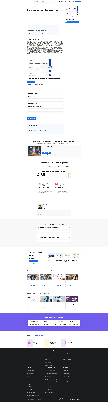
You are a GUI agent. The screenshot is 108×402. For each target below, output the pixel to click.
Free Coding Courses (66, 370)
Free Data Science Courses (67, 375)
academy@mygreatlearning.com (76, 399)
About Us (46, 351)
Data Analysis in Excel (66, 356)
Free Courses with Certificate (31, 356)
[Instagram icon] (64, 399)
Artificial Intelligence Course (31, 389)
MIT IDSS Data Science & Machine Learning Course (52, 379)
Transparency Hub (47, 359)
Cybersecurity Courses (30, 375)
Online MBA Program (30, 386)
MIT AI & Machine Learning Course (50, 370)
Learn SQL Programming (66, 354)
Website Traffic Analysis (58, 304)
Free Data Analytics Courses (67, 379)
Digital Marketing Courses (30, 378)
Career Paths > (39, 335)
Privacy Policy (47, 357)
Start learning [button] (31, 82)
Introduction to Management (46, 304)
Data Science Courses (30, 372)
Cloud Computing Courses (31, 376)
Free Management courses (48, 271)
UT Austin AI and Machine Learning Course (51, 375)
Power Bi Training (65, 353)
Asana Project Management (33, 304)
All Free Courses (29, 354)
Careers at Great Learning (48, 365)
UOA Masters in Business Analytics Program (51, 376)
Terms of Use (47, 356)
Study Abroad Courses (30, 373)
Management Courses (30, 370)
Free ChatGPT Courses (66, 373)
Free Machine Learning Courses (67, 382)
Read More (39, 214)
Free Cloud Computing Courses (67, 381)
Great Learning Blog (48, 360)
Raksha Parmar (60, 183)
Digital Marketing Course (66, 357)
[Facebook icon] (57, 399)
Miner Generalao (44, 183)
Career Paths (29, 351)
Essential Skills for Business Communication (53, 147)
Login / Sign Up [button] (78, 1)
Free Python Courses (66, 372)
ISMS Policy (46, 354)
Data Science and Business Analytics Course (33, 395)
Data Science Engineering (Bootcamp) (32, 392)
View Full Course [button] (31, 118)
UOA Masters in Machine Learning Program (51, 373)
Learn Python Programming (67, 359)
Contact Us (46, 353)
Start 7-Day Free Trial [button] (46, 152)
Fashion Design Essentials (48, 389)
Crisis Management (31, 282)
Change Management (57, 282)
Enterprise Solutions (48, 363)
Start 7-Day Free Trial (33, 261)
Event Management (70, 282)
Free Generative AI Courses (67, 378)
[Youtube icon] (60, 399)
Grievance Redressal (48, 362)
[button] (72, 10)
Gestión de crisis (44, 282)
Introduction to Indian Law (48, 386)
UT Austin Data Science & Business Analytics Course (52, 381)
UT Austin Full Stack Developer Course (50, 372)
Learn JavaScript (65, 351)
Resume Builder (29, 353)
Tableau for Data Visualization (67, 360)
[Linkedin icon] (59, 399)
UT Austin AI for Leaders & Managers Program (51, 378)
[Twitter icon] (62, 399)
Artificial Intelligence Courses (31, 379)
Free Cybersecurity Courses (67, 376)
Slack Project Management (71, 304)
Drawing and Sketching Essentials (50, 392)
